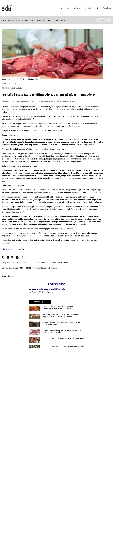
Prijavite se (107, 8)
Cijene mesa (7, 249)
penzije (21, 249)
